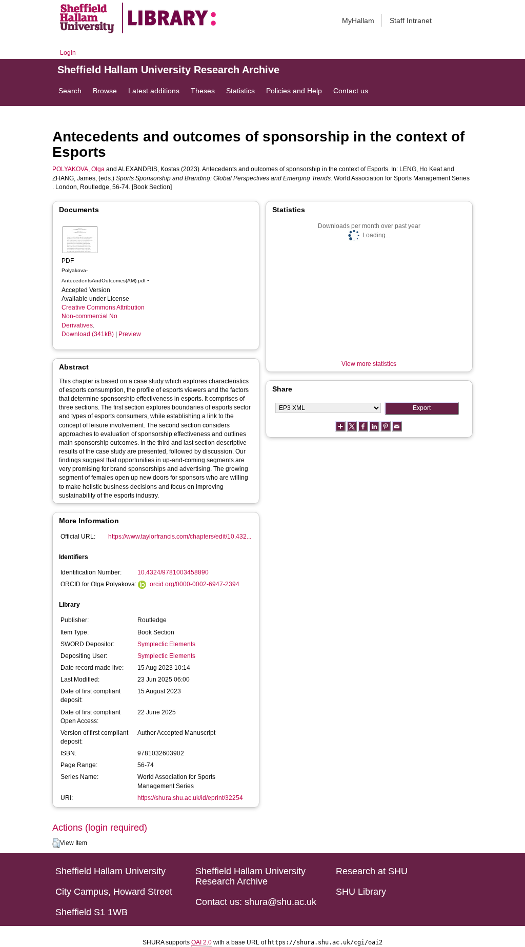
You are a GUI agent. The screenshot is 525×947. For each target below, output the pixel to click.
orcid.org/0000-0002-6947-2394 (194, 584)
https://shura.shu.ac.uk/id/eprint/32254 (190, 797)
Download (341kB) (88, 334)
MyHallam (358, 20)
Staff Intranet (411, 20)
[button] (56, 843)
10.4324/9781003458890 (173, 572)
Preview (129, 334)
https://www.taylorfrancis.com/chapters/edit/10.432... (179, 536)
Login (68, 52)
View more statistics (368, 363)
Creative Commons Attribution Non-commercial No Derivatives (103, 316)
